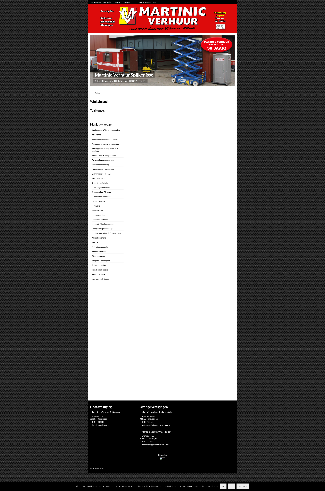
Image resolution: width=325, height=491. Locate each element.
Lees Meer (157, 294)
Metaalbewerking (99, 237)
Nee (231, 486)
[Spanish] (101, 115)
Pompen (95, 242)
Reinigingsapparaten (100, 247)
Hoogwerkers (97, 210)
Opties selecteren (140, 347)
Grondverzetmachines (101, 196)
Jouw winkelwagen (147, 2)
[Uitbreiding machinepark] (209, 261)
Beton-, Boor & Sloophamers (104, 155)
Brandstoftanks (98, 178)
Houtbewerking (98, 215)
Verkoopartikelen (99, 274)
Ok (223, 486)
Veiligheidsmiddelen (100, 269)
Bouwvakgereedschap (101, 173)
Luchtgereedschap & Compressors (106, 233)
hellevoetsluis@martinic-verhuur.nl (156, 425)
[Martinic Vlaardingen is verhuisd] (153, 261)
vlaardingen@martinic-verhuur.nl (155, 444)
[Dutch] (91, 115)
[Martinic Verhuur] (162, 19)
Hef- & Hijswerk (98, 201)
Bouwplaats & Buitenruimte (103, 169)
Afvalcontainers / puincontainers (105, 139)
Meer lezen (243, 486)
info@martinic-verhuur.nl (102, 425)
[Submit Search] (92, 93)
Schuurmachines (99, 251)
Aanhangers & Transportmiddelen (106, 130)
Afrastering (96, 134)
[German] (98, 115)
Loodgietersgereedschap (102, 228)
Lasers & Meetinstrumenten (103, 224)
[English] (94, 115)
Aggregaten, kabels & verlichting (105, 143)
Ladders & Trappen (100, 219)
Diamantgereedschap (101, 187)
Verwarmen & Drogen (101, 278)
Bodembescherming (100, 164)
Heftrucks (96, 205)
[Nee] (322, 486)
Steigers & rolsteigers (101, 260)
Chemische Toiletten (100, 183)
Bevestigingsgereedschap (102, 160)
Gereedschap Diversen (101, 192)
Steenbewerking (98, 256)
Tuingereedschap (99, 265)
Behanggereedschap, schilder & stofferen (105, 149)
